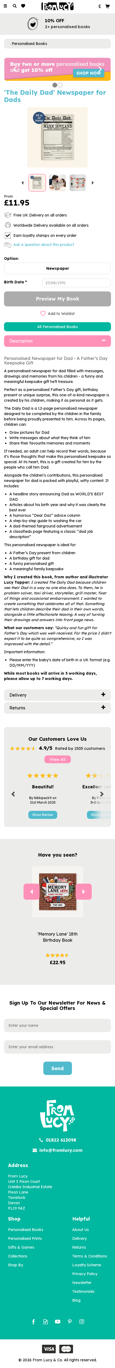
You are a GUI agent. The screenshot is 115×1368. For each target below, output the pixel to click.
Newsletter (81, 1282)
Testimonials (83, 1291)
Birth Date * (15, 282)
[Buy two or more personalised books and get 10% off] (57, 69)
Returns (79, 1247)
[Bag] (107, 6)
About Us (80, 1229)
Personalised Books (25, 1229)
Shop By (15, 1265)
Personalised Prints (25, 1238)
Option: (11, 258)
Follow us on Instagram (81, 1321)
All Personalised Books (57, 326)
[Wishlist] (24, 6)
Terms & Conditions (89, 1256)
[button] (12, 69)
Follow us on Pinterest (69, 1321)
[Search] (15, 6)
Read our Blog (45, 1321)
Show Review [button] (42, 815)
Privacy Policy (84, 1273)
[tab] (57, 341)
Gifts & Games (21, 1247)
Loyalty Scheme (86, 1265)
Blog (76, 1300)
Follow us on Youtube (57, 1321)
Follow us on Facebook (33, 1321)
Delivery (79, 1238)
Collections (17, 1256)
